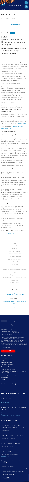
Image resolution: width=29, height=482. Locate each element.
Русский (4, 321)
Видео (14, 272)
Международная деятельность (14, 259)
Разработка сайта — (7, 384)
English (9, 321)
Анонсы (13, 18)
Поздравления (14, 275)
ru (26, 6)
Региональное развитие (14, 253)
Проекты (3, 379)
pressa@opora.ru (5, 456)
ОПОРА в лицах (14, 261)
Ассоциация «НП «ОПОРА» (8, 358)
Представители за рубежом (11, 415)
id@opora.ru (5, 402)
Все (14, 243)
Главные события (14, 246)
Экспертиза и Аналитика (7, 367)
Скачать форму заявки (7, 233)
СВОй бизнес (14, 280)
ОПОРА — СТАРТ (14, 283)
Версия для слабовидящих (9, 9)
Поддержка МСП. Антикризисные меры (14, 277)
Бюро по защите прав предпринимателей (14, 269)
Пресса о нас (14, 264)
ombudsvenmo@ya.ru (21, 123)
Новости (7, 18)
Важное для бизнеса (14, 251)
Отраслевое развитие (14, 256)
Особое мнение (14, 267)
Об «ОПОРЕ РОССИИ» (7, 355)
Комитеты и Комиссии (6, 362)
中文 (14, 321)
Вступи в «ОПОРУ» (8, 351)
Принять (7, 477)
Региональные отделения (10, 413)
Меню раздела (15, 24)
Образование (4, 377)
